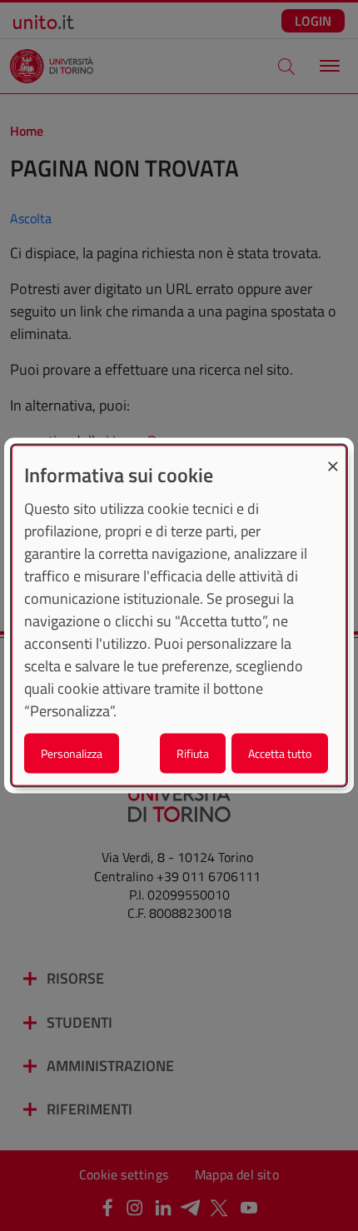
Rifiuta (193, 752)
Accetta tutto (279, 752)
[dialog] (179, 615)
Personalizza (71, 752)
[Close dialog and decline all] (333, 456)
